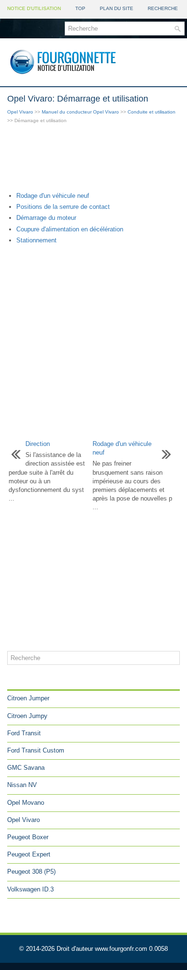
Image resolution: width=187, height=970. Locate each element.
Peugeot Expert (28, 854)
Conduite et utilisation (151, 111)
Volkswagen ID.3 (30, 889)
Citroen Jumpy (27, 715)
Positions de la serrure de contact (63, 206)
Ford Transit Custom (35, 750)
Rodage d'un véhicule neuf (52, 195)
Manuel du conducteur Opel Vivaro (80, 111)
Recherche (163, 8)
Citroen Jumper (28, 698)
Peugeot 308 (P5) (31, 871)
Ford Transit (24, 733)
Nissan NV (22, 784)
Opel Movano (25, 802)
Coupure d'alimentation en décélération (69, 229)
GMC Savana (26, 767)
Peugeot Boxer (27, 837)
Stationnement (36, 240)
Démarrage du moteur (46, 217)
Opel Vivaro (20, 111)
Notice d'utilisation (34, 8)
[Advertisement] (93, 158)
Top (80, 8)
